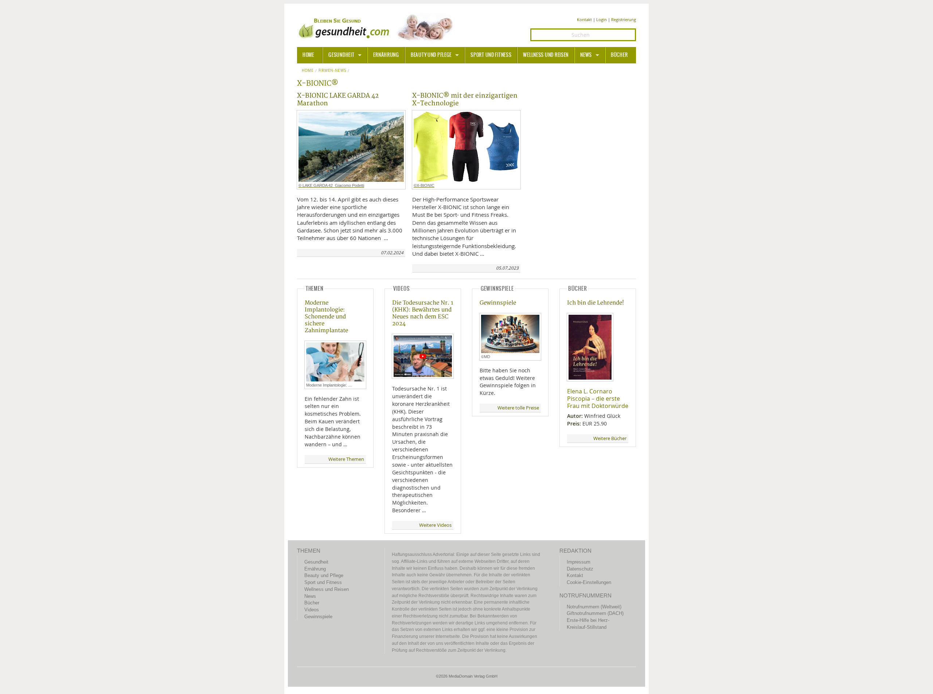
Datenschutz (580, 569)
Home (308, 70)
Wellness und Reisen (546, 55)
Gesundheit (341, 55)
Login (601, 19)
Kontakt (584, 19)
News (586, 55)
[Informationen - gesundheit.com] (377, 27)
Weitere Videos (435, 525)
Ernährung (386, 55)
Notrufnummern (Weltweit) (594, 606)
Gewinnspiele (498, 302)
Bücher (619, 55)
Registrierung (623, 19)
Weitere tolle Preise (518, 408)
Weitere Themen (346, 459)
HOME (308, 55)
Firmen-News (332, 70)
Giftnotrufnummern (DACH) (595, 613)
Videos (311, 609)
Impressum (578, 562)
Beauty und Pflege (431, 55)
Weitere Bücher (609, 438)
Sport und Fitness (491, 55)
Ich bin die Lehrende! (595, 302)
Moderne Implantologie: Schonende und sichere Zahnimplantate (326, 316)
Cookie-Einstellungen (589, 582)
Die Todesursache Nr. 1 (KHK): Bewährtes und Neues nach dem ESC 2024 (422, 313)
